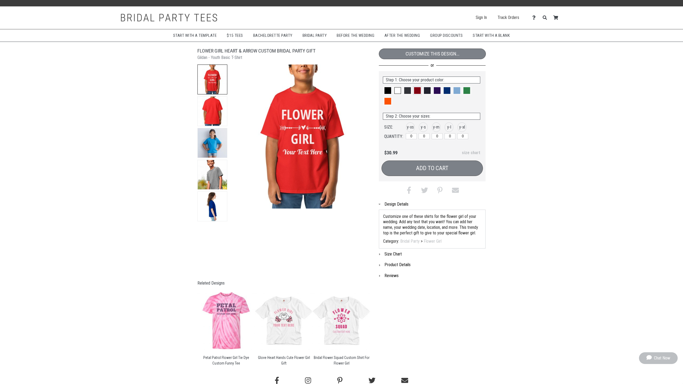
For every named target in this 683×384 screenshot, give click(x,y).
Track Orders (508, 17)
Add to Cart (432, 168)
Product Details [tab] (397, 264)
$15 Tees (235, 35)
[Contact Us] (535, 18)
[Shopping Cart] (557, 18)
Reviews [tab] (391, 275)
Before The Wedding (355, 35)
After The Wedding (402, 35)
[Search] (546, 18)
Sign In (481, 17)
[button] (212, 79)
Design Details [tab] (396, 204)
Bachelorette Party (272, 35)
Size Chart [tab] (393, 254)
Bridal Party (315, 35)
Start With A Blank (491, 35)
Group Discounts (446, 35)
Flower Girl (433, 241)
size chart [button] (471, 152)
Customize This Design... (432, 54)
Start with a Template (195, 35)
